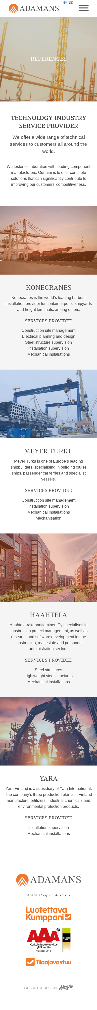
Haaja (66, 986)
